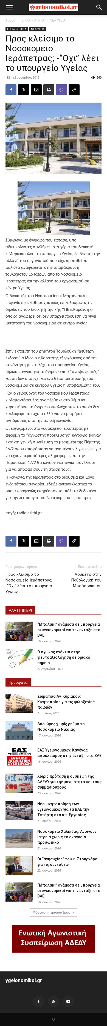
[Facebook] (10, 89)
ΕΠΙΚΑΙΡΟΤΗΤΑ (32, 20)
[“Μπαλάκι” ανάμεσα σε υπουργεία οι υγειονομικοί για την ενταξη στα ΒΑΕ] (19, 631)
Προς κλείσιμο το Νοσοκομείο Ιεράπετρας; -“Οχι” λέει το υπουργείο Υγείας (28, 583)
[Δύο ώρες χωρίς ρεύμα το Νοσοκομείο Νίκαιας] (19, 730)
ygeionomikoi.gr (23, 980)
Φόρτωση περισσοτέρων (52, 912)
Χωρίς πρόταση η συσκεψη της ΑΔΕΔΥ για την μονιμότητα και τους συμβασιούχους (69, 781)
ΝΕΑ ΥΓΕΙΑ (58, 20)
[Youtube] (68, 1001)
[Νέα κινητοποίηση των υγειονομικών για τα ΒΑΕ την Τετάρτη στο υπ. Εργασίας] (19, 810)
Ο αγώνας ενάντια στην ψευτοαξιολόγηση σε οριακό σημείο (63, 657)
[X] (23, 89)
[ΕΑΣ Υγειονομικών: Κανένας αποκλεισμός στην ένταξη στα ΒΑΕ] (19, 756)
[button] (9, 7)
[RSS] (53, 1001)
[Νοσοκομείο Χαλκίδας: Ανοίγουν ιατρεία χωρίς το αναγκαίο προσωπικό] (19, 838)
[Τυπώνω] (48, 89)
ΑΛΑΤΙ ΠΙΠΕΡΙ (20, 610)
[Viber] (61, 89)
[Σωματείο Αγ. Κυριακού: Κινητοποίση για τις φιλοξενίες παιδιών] (19, 703)
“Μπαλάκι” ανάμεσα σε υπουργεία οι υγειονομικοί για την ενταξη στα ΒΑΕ (68, 629)
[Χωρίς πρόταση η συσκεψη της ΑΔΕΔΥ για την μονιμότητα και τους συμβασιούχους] (19, 783)
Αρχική (10, 20)
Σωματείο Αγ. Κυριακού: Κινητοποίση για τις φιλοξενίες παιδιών (66, 701)
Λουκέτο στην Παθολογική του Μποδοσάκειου (86, 580)
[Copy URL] (74, 89)
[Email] (36, 89)
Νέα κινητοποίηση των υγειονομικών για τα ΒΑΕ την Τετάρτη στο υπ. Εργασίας (63, 809)
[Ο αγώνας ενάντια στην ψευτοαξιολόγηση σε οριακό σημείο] (19, 658)
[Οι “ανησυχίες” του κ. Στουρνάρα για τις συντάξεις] (19, 865)
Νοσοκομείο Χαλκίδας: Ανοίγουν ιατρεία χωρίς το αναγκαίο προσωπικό (67, 837)
